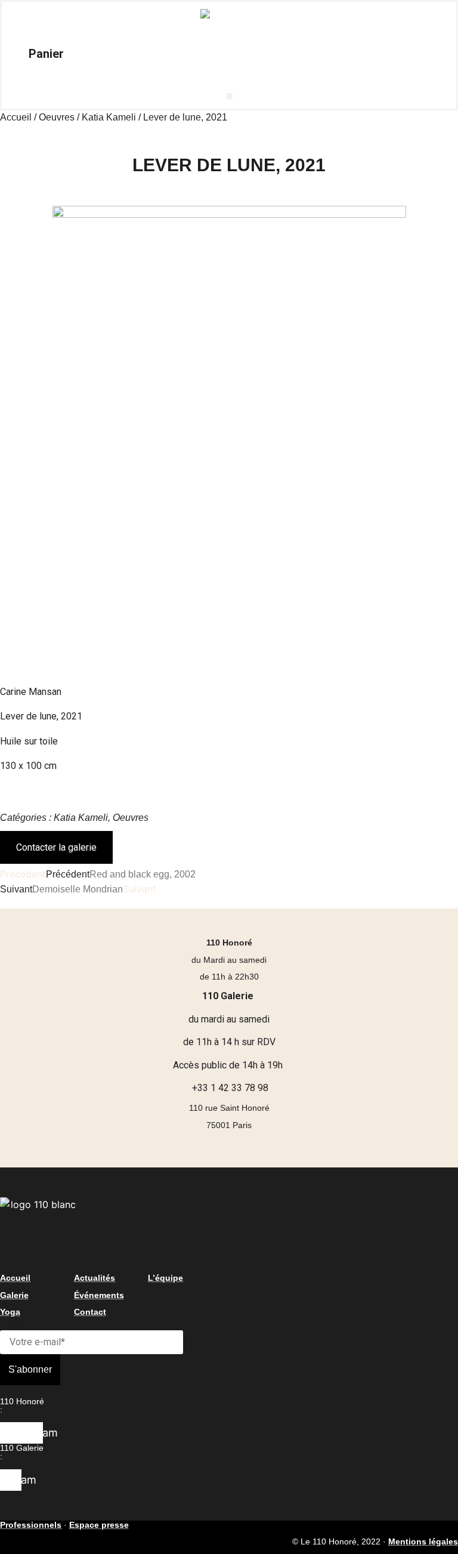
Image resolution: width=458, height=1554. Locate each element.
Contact (90, 1312)
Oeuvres (57, 117)
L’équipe (165, 1278)
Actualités (94, 1278)
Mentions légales (423, 1541)
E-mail (13, 1324)
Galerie (14, 1295)
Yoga (10, 1312)
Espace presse (99, 1525)
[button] (229, 96)
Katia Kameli (109, 117)
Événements (99, 1295)
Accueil (16, 117)
